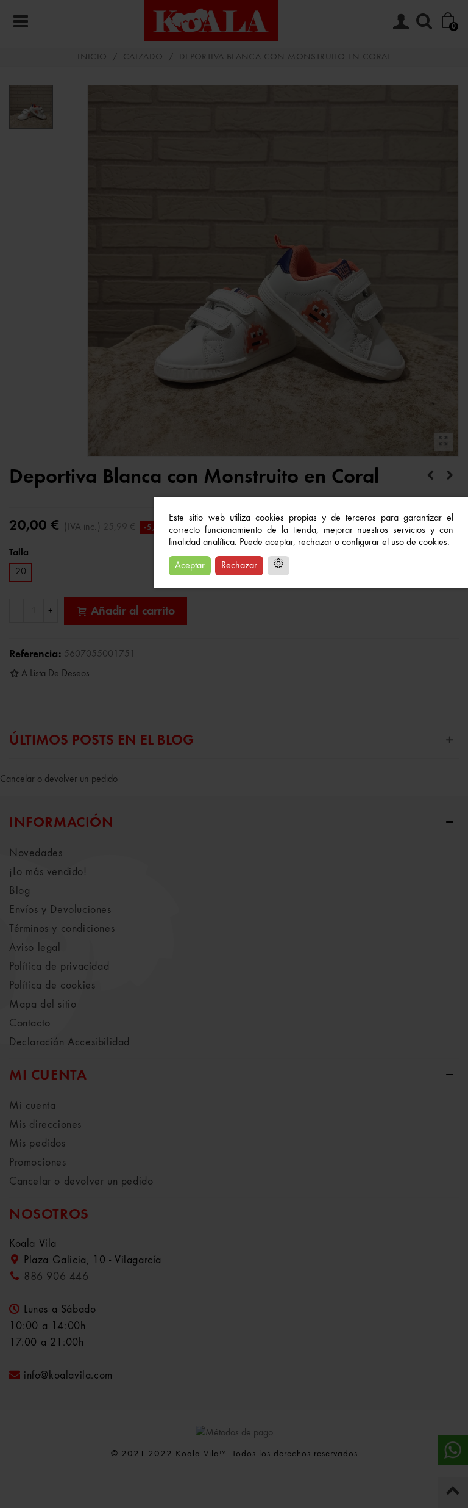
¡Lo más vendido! (48, 872)
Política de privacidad (59, 966)
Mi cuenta (32, 1105)
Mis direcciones (45, 1124)
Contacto (30, 1023)
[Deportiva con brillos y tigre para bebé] (430, 476)
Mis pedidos (37, 1143)
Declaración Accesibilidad (69, 1042)
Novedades (35, 853)
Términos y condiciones (62, 928)
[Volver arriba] (453, 1492)
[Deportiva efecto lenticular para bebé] (450, 476)
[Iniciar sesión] (401, 20)
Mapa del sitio (42, 1004)
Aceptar (190, 566)
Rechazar (239, 566)
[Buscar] (424, 20)
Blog (19, 891)
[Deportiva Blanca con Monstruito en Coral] (443, 442)
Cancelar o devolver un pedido (59, 779)
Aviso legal (35, 947)
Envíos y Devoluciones (60, 909)
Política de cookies (52, 985)
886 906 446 (56, 1276)
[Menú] (20, 20)
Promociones (37, 1162)
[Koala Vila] (211, 20)
